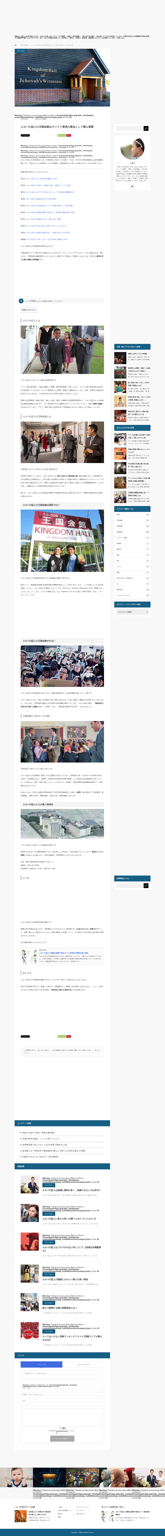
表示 (33, 310)
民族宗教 (132, 526)
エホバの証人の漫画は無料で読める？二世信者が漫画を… (132, 1513)
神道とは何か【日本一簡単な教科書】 (38, 1133)
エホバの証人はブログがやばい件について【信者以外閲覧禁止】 (50, 192)
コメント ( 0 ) (41, 1364)
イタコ (132, 566)
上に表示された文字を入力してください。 (62, 1431)
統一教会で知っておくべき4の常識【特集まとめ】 (138, 384)
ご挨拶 (60, 1507)
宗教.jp (81, 1532)
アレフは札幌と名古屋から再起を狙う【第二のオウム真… (139, 436)
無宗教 (132, 543)
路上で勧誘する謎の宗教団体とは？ (59, 1308)
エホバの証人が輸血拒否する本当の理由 (40, 199)
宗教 (132, 514)
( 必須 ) (27, 1388)
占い (132, 584)
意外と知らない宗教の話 (132, 578)
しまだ (132, 163)
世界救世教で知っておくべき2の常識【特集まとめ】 (45, 1145)
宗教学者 (132, 590)
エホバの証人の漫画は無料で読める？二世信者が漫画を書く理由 (50, 212)
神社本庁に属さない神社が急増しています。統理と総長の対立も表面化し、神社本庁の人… (138, 420)
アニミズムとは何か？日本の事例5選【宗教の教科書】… (139, 479)
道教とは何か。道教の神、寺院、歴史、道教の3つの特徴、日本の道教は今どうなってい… (139, 359)
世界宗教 (132, 520)
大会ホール (64, 1050)
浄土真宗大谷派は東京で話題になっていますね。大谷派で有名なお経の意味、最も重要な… (138, 472)
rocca (33, 1050)
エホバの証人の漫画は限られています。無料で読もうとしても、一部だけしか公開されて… (132, 1519)
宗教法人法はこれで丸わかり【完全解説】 (40, 1157)
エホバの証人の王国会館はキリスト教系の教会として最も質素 (49, 206)
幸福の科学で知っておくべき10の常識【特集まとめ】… (139, 398)
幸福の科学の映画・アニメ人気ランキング (40, 1139)
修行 (132, 555)
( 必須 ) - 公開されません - (33, 1394)
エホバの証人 (21, 51)
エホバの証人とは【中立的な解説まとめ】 (41, 179)
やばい (89, 1050)
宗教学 (132, 549)
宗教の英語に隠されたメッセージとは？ (139, 450)
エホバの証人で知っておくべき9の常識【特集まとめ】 (47, 239)
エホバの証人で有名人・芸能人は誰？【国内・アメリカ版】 (48, 185)
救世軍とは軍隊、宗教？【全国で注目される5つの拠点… (139, 369)
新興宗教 (133, 532)
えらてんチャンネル (132, 595)
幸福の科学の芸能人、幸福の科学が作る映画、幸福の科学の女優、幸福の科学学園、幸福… (138, 405)
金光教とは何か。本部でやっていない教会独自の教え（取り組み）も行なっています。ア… (39, 1520)
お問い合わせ (80, 1513)
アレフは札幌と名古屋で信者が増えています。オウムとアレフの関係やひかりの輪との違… (138, 443)
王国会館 (57, 1050)
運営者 (60, 1513)
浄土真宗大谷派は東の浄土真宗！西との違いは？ (138, 465)
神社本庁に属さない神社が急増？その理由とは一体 (138, 413)
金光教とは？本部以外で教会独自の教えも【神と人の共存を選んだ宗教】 (54, 1151)
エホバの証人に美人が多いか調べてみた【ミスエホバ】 (46, 226)
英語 (75, 1050)
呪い (132, 561)
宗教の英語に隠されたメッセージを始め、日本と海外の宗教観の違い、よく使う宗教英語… (138, 458)
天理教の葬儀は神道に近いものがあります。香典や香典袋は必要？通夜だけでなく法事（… (138, 501)
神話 (132, 572)
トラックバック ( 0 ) (83, 1364)
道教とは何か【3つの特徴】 (138, 354)
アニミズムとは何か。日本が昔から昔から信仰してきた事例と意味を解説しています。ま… (138, 487)
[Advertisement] (83, 17)
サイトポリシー (81, 1510)
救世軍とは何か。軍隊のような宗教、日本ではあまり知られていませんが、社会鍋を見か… (138, 376)
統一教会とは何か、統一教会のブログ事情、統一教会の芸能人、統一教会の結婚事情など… (138, 391)
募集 (59, 1517)
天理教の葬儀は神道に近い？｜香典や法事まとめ (139, 494)
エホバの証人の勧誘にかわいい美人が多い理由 (43, 219)
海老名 (71, 1050)
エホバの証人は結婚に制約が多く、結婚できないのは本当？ (48, 233)
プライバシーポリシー (83, 1507)
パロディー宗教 (132, 538)
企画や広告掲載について (65, 1510)
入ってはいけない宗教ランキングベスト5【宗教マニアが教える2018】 (72, 1338)
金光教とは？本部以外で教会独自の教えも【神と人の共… (39, 1513)
